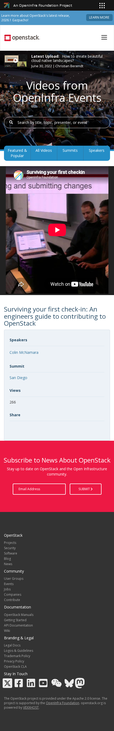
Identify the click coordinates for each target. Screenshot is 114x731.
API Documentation (18, 625)
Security (10, 548)
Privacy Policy (14, 661)
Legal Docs (12, 645)
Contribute (12, 600)
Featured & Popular (17, 153)
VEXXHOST (31, 707)
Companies (12, 594)
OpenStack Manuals (18, 614)
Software (10, 553)
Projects (10, 542)
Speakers (96, 150)
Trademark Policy (17, 656)
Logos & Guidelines (18, 650)
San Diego (18, 377)
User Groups (13, 578)
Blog (7, 558)
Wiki (7, 630)
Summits (70, 150)
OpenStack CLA (15, 666)
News (8, 564)
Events (9, 584)
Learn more (99, 17)
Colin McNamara (24, 352)
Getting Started (15, 620)
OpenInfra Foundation (62, 703)
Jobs (7, 589)
